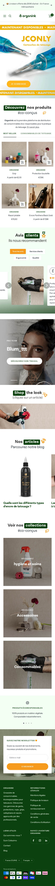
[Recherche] (10, 16)
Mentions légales (37, 795)
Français (26, 860)
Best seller (9, 133)
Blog (5, 850)
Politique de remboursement (37, 807)
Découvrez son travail (24, 361)
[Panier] (50, 16)
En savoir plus (33, 127)
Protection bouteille (41, 173)
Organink (14, 170)
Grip (14, 173)
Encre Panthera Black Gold (41, 215)
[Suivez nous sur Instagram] (40, 840)
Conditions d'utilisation (40, 822)
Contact (6, 845)
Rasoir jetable (14, 215)
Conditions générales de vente (39, 815)
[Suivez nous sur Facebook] (33, 840)
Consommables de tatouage (36, 133)
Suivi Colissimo (10, 840)
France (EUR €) (11, 860)
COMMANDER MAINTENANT (25, 84)
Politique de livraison (39, 800)
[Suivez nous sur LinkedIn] (46, 840)
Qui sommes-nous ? (12, 835)
